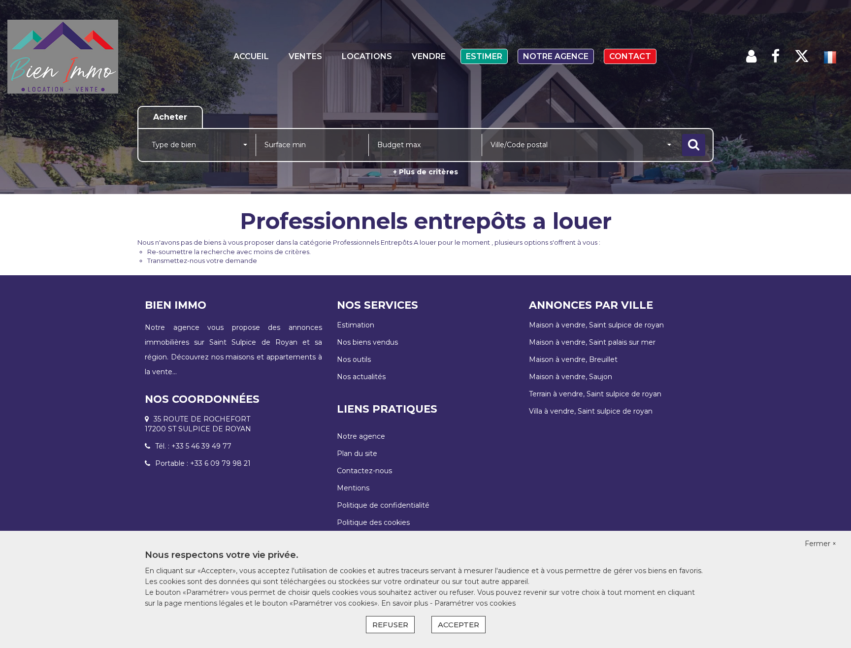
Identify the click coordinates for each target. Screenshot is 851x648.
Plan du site (357, 453)
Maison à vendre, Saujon (570, 376)
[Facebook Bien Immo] (775, 56)
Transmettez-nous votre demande (202, 260)
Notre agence (556, 56)
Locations (367, 56)
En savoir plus (405, 603)
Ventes (305, 56)
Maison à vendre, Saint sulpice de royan (596, 325)
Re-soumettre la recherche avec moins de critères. (229, 252)
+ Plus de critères (425, 171)
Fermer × (820, 543)
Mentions (353, 488)
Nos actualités (361, 376)
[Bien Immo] (76, 57)
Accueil (251, 56)
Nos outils (354, 359)
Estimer (484, 56)
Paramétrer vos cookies (475, 603)
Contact (630, 56)
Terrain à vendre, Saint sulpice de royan (595, 393)
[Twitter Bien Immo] (801, 56)
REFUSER (390, 624)
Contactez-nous (364, 470)
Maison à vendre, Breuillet (573, 359)
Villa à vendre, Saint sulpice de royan (591, 411)
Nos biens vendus (367, 342)
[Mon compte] (751, 56)
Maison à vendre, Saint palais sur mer (592, 342)
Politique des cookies (373, 522)
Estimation (355, 325)
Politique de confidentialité (383, 505)
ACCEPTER (458, 624)
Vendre (429, 56)
